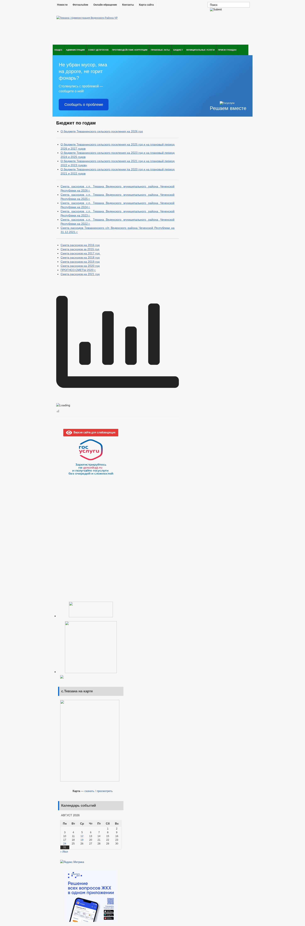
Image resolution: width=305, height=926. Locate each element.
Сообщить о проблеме (83, 104)
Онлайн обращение (105, 4)
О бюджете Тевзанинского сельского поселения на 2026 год (102, 131)
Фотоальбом (80, 4)
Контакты (128, 4)
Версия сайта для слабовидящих (94, 432)
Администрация (75, 49)
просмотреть (105, 791)
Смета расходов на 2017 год (80, 253)
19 (82, 839)
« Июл (64, 851)
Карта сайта (146, 4)
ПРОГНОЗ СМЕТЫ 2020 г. (78, 270)
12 (82, 836)
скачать (89, 791)
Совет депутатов (98, 49)
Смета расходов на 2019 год (80, 261)
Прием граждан (227, 49)
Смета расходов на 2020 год (80, 265)
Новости (62, 4)
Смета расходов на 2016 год (80, 245)
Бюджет (178, 49)
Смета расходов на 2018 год (80, 257)
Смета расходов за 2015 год (80, 249)
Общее (58, 49)
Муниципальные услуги (200, 49)
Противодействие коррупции (129, 49)
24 (64, 843)
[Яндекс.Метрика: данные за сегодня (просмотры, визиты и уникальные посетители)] (72, 862)
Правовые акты (160, 49)
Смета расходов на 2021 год (80, 274)
